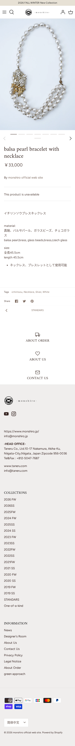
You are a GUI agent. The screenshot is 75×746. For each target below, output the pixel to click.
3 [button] (30, 134)
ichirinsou (17, 292)
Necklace (29, 292)
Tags (6, 292)
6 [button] (54, 134)
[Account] (61, 12)
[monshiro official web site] (37, 12)
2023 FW (10, 537)
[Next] (70, 138)
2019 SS (9, 593)
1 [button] (14, 134)
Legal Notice (12, 661)
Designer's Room (15, 636)
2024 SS (9, 530)
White (46, 292)
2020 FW (10, 574)
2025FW (9, 512)
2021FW (9, 562)
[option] (37, 74)
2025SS (9, 524)
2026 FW (10, 499)
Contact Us (12, 649)
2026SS (9, 505)
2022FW (9, 549)
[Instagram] (13, 414)
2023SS (9, 543)
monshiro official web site (25, 177)
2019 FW (10, 587)
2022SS (9, 556)
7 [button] (62, 134)
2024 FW (10, 518)
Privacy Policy (13, 655)
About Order (12, 668)
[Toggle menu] (4, 12)
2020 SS (10, 581)
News (8, 630)
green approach (14, 674)
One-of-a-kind (13, 606)
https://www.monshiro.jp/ (21, 431)
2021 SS (9, 568)
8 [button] (38, 138)
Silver (38, 292)
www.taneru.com (15, 466)
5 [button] (46, 134)
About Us (10, 643)
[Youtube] (6, 414)
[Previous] (4, 138)
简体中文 (13, 722)
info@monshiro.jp (16, 436)
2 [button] (22, 134)
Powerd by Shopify (52, 732)
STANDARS (37, 310)
